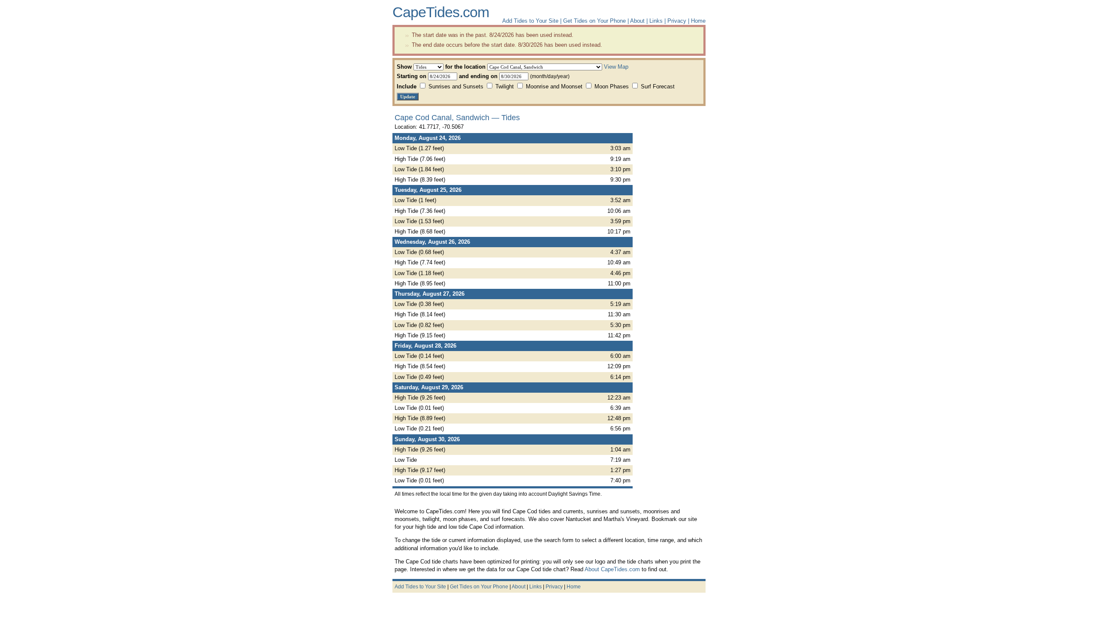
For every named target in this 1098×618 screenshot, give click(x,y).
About (637, 21)
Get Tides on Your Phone (594, 21)
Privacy (676, 21)
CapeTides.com (440, 12)
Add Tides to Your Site (530, 21)
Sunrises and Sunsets (456, 86)
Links (656, 21)
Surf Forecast (657, 86)
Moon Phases (611, 86)
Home (698, 21)
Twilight (505, 86)
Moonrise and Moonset (554, 86)
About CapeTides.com (612, 569)
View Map (616, 67)
